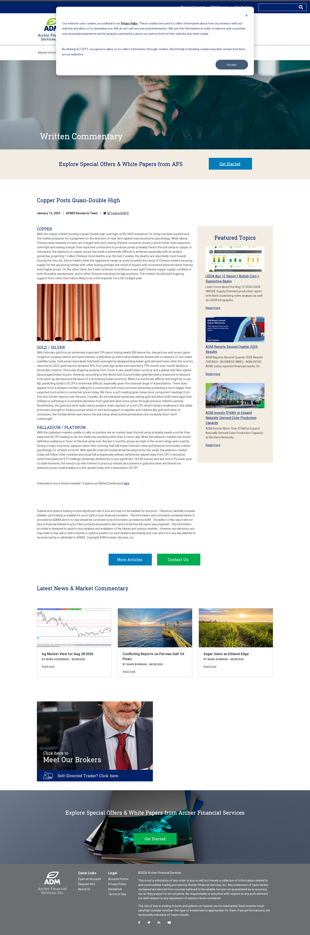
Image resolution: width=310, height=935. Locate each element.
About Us (84, 889)
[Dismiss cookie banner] (246, 15)
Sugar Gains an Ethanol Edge (226, 654)
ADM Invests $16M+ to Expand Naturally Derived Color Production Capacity (231, 418)
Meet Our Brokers (72, 757)
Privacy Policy (117, 884)
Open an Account (89, 879)
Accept (232, 64)
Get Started (230, 163)
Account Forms (118, 879)
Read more (213, 308)
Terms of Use (117, 894)
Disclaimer (115, 889)
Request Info (86, 884)
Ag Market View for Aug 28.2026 (67, 654)
